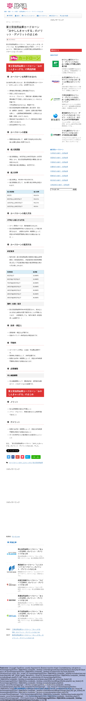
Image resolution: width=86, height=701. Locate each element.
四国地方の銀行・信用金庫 (59, 157)
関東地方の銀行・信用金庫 (59, 176)
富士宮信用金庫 (38, 462)
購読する (56, 50)
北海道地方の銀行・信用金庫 (59, 185)
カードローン (13, 462)
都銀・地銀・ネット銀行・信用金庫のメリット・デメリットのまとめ (43, 692)
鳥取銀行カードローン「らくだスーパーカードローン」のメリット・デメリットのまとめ (30, 567)
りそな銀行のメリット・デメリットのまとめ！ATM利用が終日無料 (71, 133)
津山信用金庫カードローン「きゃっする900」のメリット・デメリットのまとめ (30, 551)
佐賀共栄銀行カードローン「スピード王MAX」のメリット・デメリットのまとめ (30, 582)
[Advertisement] (24, 485)
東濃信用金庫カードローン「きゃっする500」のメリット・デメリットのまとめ (30, 598)
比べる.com (16, 536)
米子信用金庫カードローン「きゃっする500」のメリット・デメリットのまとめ (30, 614)
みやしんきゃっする (25, 462)
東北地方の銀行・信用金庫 (59, 180)
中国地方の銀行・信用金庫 (59, 162)
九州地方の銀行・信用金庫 (59, 153)
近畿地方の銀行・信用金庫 (59, 167)
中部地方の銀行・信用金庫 (59, 171)
